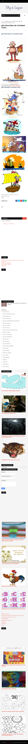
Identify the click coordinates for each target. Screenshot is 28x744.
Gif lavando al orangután (8, 413)
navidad (5, 359)
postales (5, 361)
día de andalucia (7, 316)
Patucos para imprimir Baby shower (11, 390)
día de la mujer (6, 325)
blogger (24, 218)
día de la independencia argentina (11, 320)
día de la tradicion (7, 334)
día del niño (5, 348)
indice (2, 625)
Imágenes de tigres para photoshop (11, 459)
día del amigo (6, 341)
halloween (3, 261)
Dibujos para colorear (6, 264)
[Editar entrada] (2, 197)
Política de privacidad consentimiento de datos (12, 260)
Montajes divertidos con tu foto (8, 617)
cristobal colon (8, 21)
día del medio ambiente (8, 345)
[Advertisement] (14, 240)
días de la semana (7, 352)
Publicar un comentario (8, 223)
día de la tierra (6, 332)
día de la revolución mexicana (10, 329)
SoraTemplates (9, 742)
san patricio (6, 364)
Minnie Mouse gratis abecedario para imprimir (13, 608)
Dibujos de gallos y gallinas (9, 586)
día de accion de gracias (9, 313)
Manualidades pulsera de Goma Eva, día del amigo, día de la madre (13, 540)
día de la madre (6, 323)
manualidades (6, 357)
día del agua (6, 339)
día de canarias (6, 318)
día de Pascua (6, 311)
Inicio (2, 259)
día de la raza (15, 21)
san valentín (6, 366)
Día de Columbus (16, 85)
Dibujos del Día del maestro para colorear (13, 711)
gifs (19, 21)
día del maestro (7, 343)
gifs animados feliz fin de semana (10, 563)
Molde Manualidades (6, 263)
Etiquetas (3, 265)
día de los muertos (7, 336)
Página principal (5, 614)
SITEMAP (3, 623)
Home (2, 21)
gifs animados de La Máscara (9, 688)
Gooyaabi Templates (22, 742)
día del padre (6, 350)
